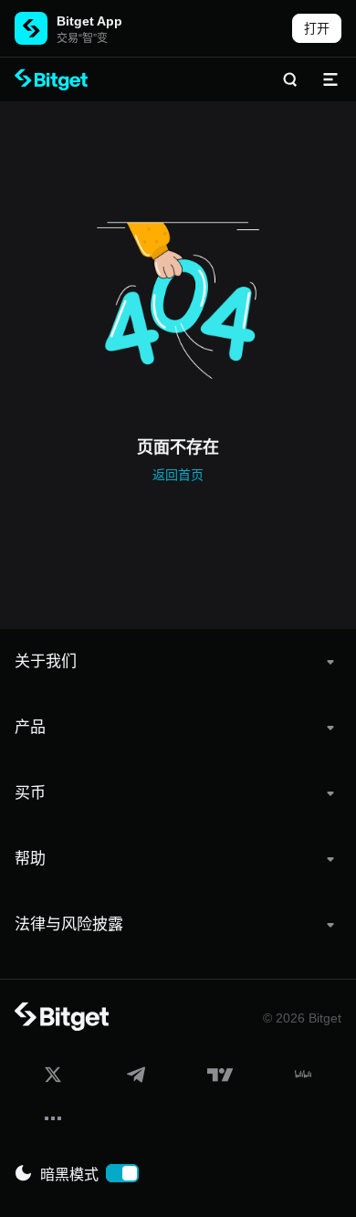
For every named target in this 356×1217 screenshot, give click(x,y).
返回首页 (178, 474)
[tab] (178, 662)
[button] (178, 662)
